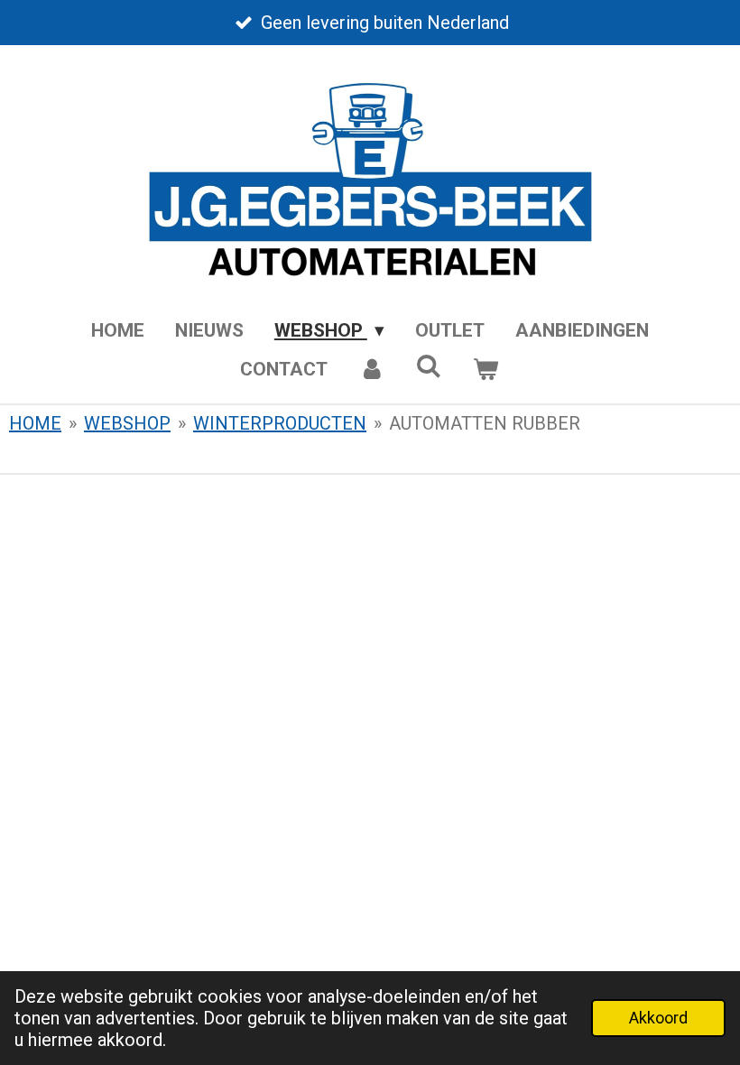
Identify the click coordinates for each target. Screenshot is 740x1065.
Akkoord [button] (658, 1017)
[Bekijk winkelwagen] (486, 370)
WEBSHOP (127, 423)
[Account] (371, 370)
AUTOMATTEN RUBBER (484, 423)
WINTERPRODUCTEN (279, 423)
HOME (35, 423)
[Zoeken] (429, 366)
